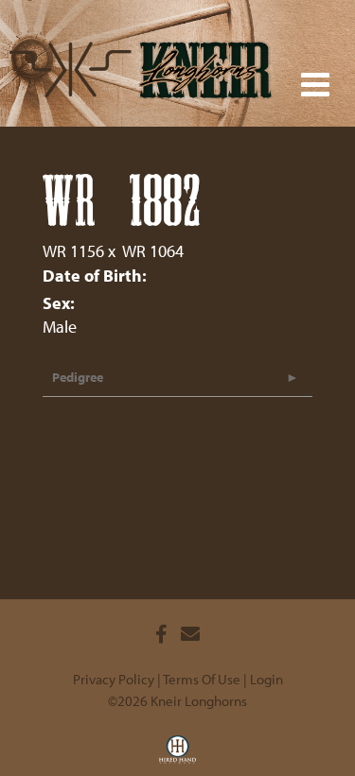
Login (266, 679)
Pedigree (77, 377)
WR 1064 (153, 251)
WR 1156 (73, 251)
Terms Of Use (201, 679)
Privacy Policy (113, 679)
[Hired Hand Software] (177, 755)
